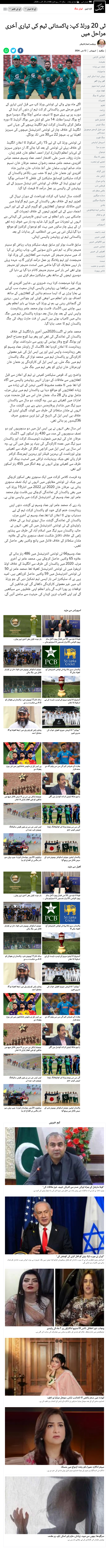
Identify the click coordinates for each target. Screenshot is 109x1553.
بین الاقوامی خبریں (97, 242)
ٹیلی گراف (100, 171)
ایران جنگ (78, 9)
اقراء (103, 220)
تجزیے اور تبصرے (98, 162)
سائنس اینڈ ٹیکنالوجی (96, 210)
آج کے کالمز (16, 9)
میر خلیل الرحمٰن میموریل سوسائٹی (94, 131)
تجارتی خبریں (99, 247)
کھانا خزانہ (100, 91)
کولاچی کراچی (99, 57)
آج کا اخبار (31, 9)
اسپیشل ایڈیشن (98, 142)
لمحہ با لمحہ (100, 232)
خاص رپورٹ (99, 271)
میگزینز (101, 51)
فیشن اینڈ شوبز (98, 86)
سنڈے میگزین (99, 196)
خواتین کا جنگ (99, 96)
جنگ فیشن (100, 125)
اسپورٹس (92, 51)
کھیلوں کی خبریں (97, 252)
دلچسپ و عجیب (98, 266)
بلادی (102, 205)
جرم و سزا (100, 147)
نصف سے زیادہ (99, 67)
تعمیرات (101, 101)
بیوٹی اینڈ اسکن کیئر (96, 76)
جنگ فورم (100, 138)
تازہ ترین (88, 9)
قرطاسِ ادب (100, 186)
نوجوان (102, 152)
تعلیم (103, 105)
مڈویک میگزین (99, 200)
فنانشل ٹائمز (100, 120)
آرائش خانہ (100, 176)
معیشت (102, 62)
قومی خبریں (100, 237)
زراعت (102, 110)
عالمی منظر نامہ (98, 191)
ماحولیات (101, 72)
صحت (102, 167)
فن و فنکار (100, 215)
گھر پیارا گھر (99, 81)
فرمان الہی (84, 2)
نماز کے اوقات (71, 2)
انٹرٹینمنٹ (100, 256)
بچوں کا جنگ (99, 157)
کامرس (102, 115)
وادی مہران (100, 181)
